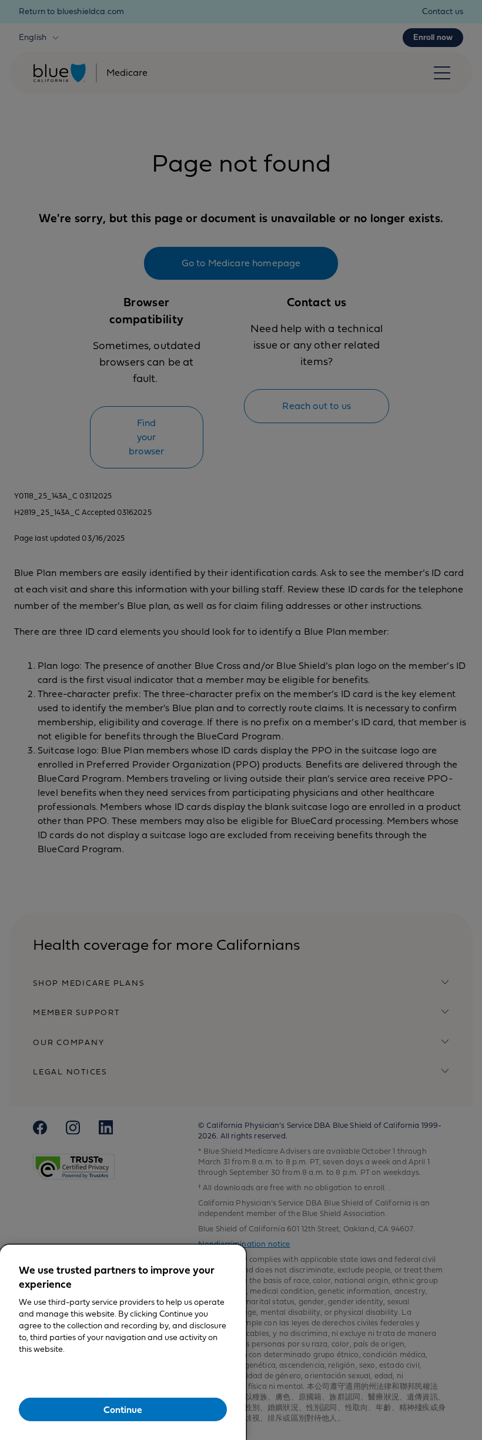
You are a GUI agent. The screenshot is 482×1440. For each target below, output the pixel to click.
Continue (122, 1410)
